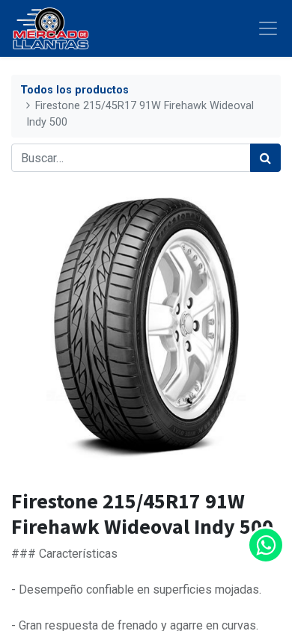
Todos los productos (74, 90)
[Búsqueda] (265, 158)
